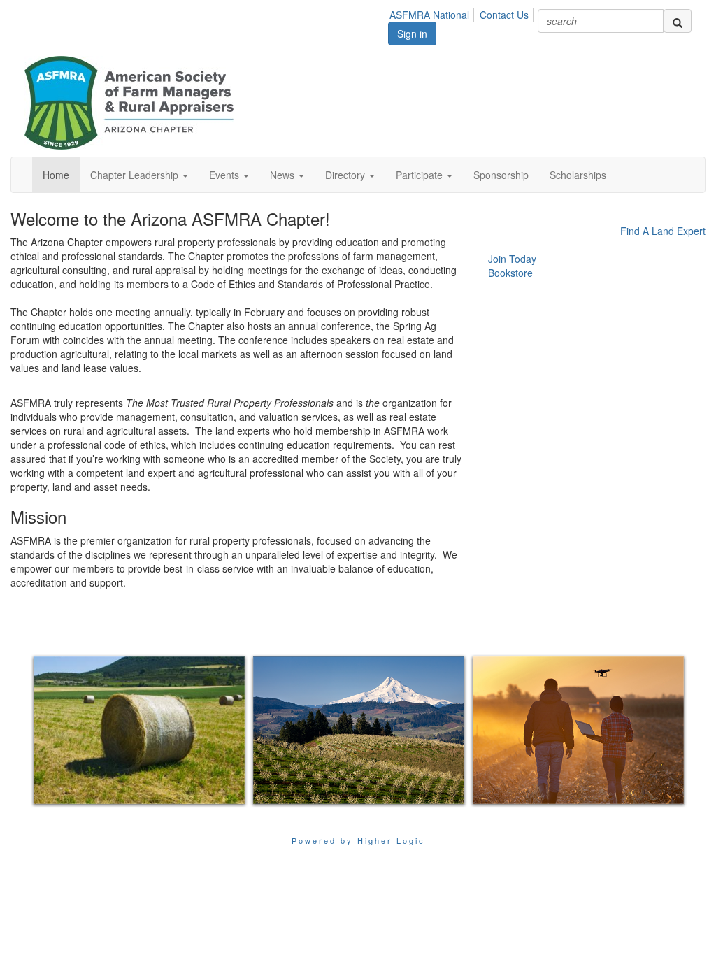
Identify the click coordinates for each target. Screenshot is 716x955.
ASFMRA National (429, 15)
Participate (420, 175)
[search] (678, 21)
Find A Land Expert (663, 231)
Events (225, 175)
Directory (346, 175)
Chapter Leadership (135, 175)
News (283, 175)
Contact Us (504, 15)
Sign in (412, 34)
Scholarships (578, 175)
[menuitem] (433, 12)
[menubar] (463, 12)
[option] (139, 730)
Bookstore (510, 273)
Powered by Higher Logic (358, 840)
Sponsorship (501, 175)
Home (56, 175)
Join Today (512, 259)
